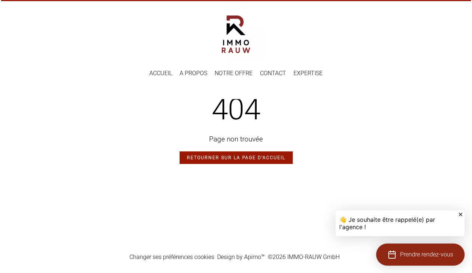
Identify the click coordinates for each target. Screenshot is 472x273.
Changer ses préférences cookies (171, 256)
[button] (420, 255)
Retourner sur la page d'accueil (236, 157)
